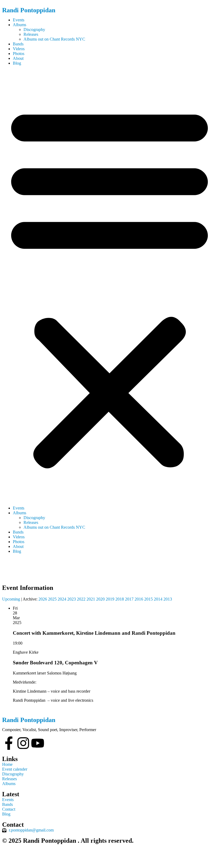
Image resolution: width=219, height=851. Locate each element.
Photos (18, 53)
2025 (52, 599)
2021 (91, 599)
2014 (158, 599)
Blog (17, 63)
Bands (18, 44)
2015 (148, 599)
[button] (109, 285)
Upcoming (11, 599)
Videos (19, 48)
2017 (129, 599)
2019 (110, 599)
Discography (34, 29)
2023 (71, 599)
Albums (19, 24)
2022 (81, 599)
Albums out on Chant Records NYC (54, 39)
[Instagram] (23, 743)
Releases (31, 34)
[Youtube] (37, 743)
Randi (28, 10)
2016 (139, 599)
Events (18, 20)
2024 (62, 599)
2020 (100, 599)
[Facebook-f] (8, 743)
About (18, 58)
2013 (167, 599)
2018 (119, 599)
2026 (42, 599)
